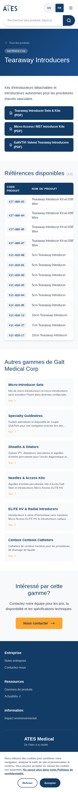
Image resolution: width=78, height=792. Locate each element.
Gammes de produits (18, 689)
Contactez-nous (15, 667)
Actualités (11, 696)
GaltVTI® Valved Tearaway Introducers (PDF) (41, 145)
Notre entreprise (15, 660)
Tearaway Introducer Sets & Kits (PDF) (37, 113)
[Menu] (71, 8)
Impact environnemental (21, 718)
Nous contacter (35, 623)
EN (49, 7)
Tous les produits (19, 42)
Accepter (50, 782)
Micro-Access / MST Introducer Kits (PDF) (39, 129)
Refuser (28, 782)
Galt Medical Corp (16, 51)
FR (59, 7)
